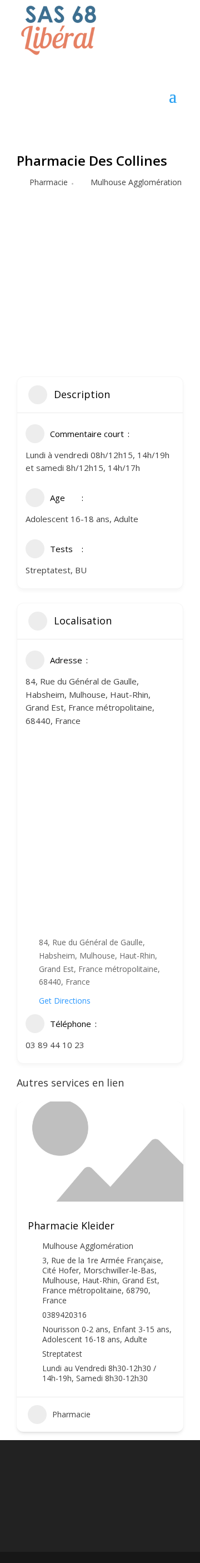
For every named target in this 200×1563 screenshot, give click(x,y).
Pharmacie (48, 182)
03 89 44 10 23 (55, 1044)
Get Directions (65, 1000)
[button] (25, 1270)
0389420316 (64, 1315)
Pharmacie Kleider (71, 1225)
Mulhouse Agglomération (136, 182)
